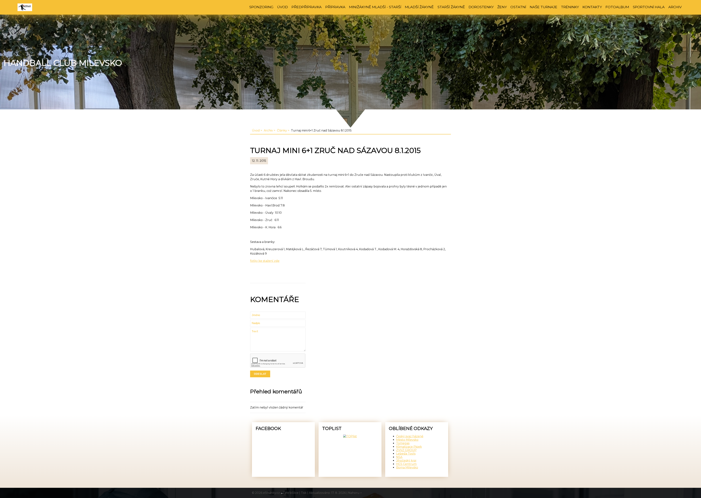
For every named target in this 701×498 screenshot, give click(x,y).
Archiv (675, 7)
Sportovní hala (649, 7)
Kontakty (592, 7)
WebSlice (291, 493)
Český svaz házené (409, 436)
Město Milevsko (407, 439)
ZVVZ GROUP (406, 450)
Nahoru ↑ (355, 493)
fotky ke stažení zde (264, 261)
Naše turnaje (543, 7)
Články (282, 130)
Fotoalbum (617, 7)
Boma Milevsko (407, 467)
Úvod (282, 7)
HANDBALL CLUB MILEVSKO (63, 63)
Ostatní (518, 7)
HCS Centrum (406, 464)
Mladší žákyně (419, 7)
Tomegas (402, 443)
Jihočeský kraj (406, 460)
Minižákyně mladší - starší (375, 7)
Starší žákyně (451, 7)
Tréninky (570, 7)
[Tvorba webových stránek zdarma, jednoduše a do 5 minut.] (282, 493)
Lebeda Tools (405, 453)
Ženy (502, 7)
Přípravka (335, 7)
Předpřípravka (307, 7)
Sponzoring (261, 7)
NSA (399, 457)
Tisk (304, 493)
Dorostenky (481, 7)
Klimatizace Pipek (409, 446)
